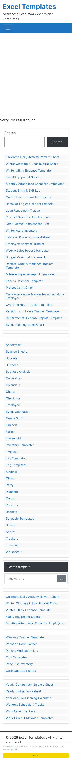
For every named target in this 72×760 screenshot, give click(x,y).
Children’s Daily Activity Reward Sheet (32, 157)
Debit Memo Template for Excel (28, 224)
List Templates (16, 458)
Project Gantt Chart (19, 287)
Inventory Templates (20, 445)
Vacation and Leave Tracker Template (32, 311)
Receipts (12, 505)
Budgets (11, 358)
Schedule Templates (20, 518)
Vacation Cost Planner (21, 644)
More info (14, 749)
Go (61, 579)
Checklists (13, 398)
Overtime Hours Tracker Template (29, 304)
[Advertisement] (36, 74)
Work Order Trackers (20, 711)
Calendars (13, 385)
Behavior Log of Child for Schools (29, 204)
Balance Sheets (16, 351)
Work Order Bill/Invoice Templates (29, 718)
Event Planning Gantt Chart (25, 325)
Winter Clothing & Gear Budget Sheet (32, 164)
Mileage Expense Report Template (30, 274)
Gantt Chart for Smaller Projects (28, 197)
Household (13, 438)
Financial (12, 425)
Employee (13, 405)
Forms (10, 431)
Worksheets (14, 552)
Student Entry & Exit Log (23, 190)
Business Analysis (18, 371)
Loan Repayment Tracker (23, 210)
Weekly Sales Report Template (27, 250)
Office (10, 478)
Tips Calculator (16, 657)
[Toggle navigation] (8, 28)
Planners (12, 492)
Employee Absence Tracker (25, 244)
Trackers (12, 538)
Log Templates (16, 465)
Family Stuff (14, 418)
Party (9, 485)
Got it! (36, 755)
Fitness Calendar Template (24, 281)
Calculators (14, 378)
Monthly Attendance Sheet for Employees (35, 184)
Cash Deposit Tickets (21, 670)
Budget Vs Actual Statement (25, 257)
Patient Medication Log (22, 650)
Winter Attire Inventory (21, 230)
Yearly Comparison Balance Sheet (29, 684)
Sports (10, 532)
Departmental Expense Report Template (34, 318)
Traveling (12, 545)
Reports (11, 512)
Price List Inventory (19, 664)
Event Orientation (18, 411)
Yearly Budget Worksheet (23, 691)
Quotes (11, 498)
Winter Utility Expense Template (28, 170)
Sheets (10, 525)
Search (10, 133)
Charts (10, 391)
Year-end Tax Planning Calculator (29, 698)
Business (12, 365)
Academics (13, 345)
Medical (11, 472)
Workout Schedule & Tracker (26, 704)
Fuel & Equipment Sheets (23, 177)
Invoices (11, 452)
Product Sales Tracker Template (28, 217)
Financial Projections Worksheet (28, 237)
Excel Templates (29, 6)
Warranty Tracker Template (25, 637)
